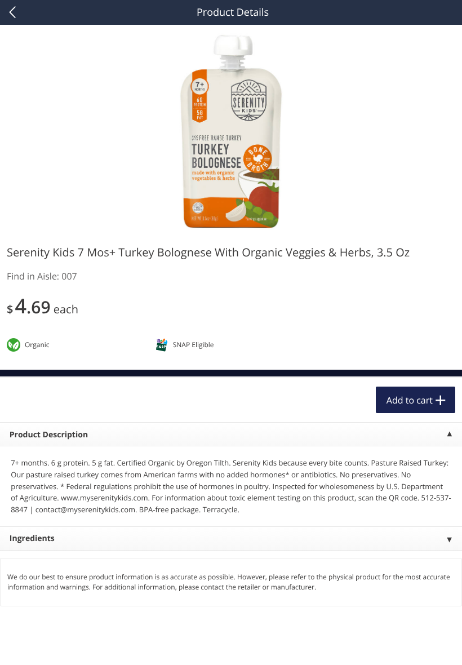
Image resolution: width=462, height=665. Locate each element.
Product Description (49, 434)
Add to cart (410, 400)
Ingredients (32, 538)
